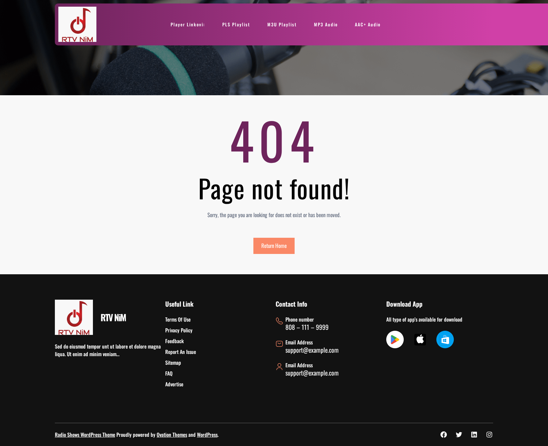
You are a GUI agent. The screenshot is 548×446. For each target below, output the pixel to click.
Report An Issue (180, 352)
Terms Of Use (178, 319)
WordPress (207, 434)
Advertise (174, 384)
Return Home (274, 246)
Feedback (174, 341)
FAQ (169, 373)
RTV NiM (113, 317)
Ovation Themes (172, 434)
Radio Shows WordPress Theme (85, 434)
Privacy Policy (178, 330)
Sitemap (173, 362)
